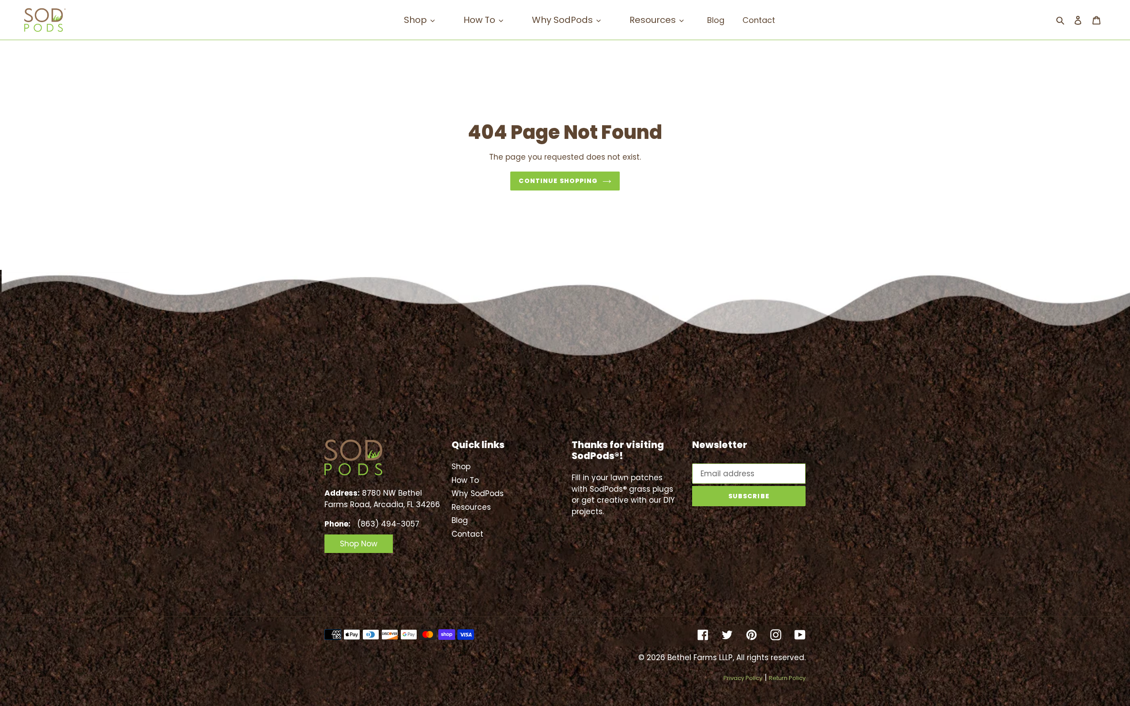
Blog (460, 520)
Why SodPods (478, 493)
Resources (471, 507)
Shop (461, 466)
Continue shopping (558, 180)
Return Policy (787, 678)
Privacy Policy (742, 678)
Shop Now (358, 543)
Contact (467, 534)
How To (465, 480)
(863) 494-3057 (388, 524)
